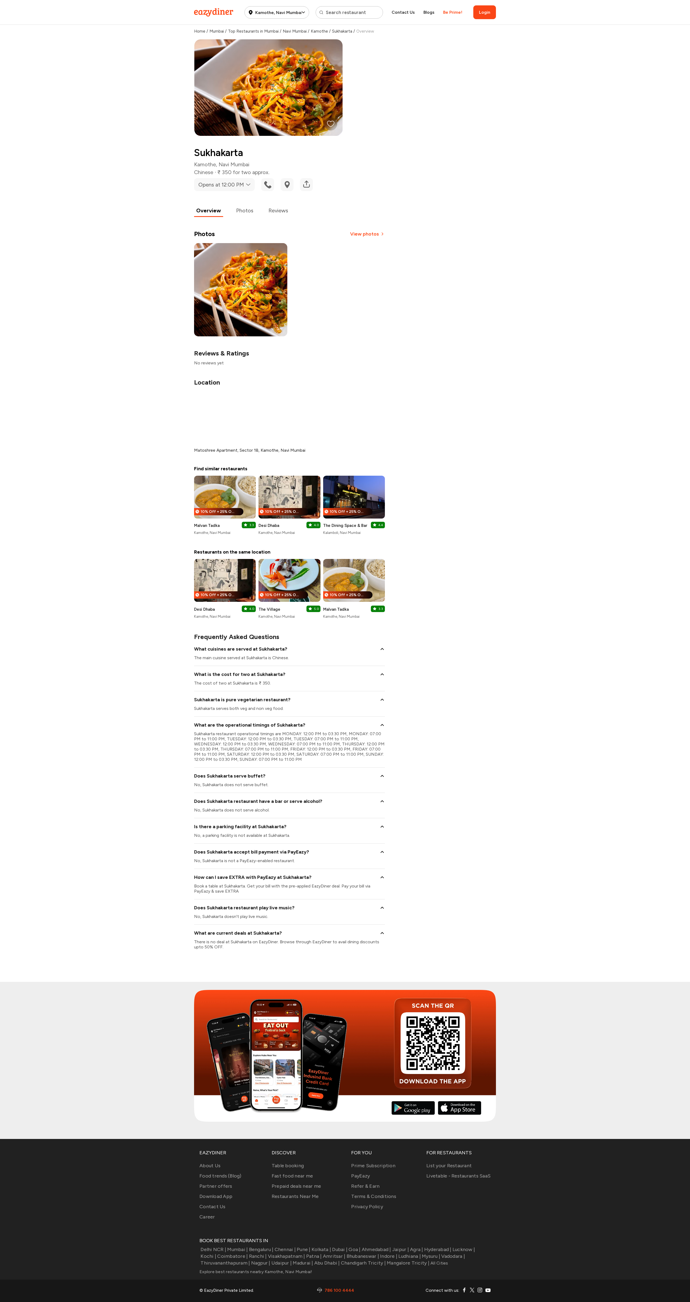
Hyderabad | (437, 1249)
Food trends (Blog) (220, 1176)
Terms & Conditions (373, 1196)
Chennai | (285, 1249)
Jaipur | (400, 1249)
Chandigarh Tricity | (363, 1263)
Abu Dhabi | (327, 1263)
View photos (364, 234)
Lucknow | (464, 1249)
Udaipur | (281, 1263)
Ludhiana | (409, 1256)
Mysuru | (431, 1256)
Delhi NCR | (213, 1249)
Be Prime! (452, 12)
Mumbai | (237, 1249)
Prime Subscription (373, 1166)
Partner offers (215, 1186)
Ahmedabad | (376, 1249)
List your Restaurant (449, 1166)
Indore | (388, 1256)
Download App (215, 1196)
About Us (209, 1166)
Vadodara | (453, 1256)
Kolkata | (321, 1249)
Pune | (303, 1249)
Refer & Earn (365, 1186)
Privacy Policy (367, 1207)
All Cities (438, 1263)
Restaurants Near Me (295, 1196)
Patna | (314, 1256)
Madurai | (303, 1263)
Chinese (203, 172)
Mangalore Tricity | (408, 1263)
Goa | (354, 1249)
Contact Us (403, 12)
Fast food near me (292, 1176)
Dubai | (339, 1249)
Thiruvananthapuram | (225, 1263)
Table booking (288, 1166)
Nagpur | (260, 1263)
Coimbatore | (232, 1256)
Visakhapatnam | (286, 1256)
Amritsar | (334, 1256)
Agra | (416, 1249)
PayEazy (360, 1176)
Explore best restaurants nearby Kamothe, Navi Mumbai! (255, 1271)
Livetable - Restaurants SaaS (458, 1176)
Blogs (428, 12)
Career (207, 1217)
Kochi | (208, 1256)
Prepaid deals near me (296, 1186)
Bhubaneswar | (363, 1256)
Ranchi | (258, 1256)
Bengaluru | (261, 1249)
